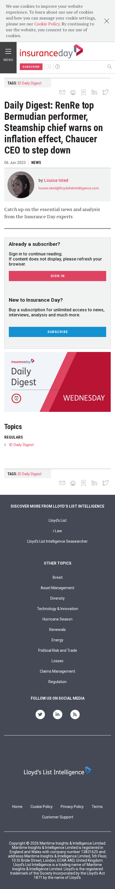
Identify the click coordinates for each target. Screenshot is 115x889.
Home (17, 806)
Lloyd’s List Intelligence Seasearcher (57, 541)
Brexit (58, 577)
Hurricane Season (57, 619)
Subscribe (31, 66)
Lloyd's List (58, 520)
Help (57, 66)
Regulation (57, 682)
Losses (57, 661)
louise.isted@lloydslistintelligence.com (69, 188)
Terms (97, 806)
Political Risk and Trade (57, 650)
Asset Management (57, 588)
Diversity (57, 598)
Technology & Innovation (57, 609)
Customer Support (57, 817)
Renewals (57, 629)
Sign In (49, 66)
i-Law (57, 531)
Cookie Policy (47, 24)
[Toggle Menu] (8, 50)
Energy (57, 640)
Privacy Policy (72, 806)
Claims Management (57, 671)
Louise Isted (56, 180)
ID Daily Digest (29, 83)
